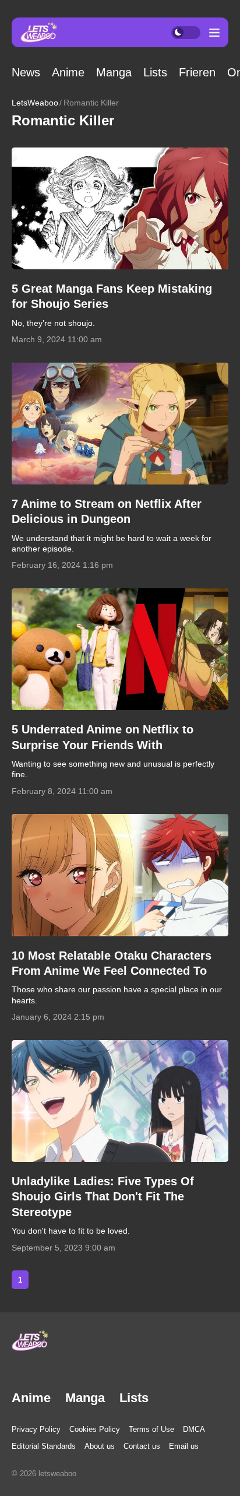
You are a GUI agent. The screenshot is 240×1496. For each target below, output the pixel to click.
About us (99, 1446)
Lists (155, 72)
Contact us (141, 1446)
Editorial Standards (44, 1446)
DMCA (194, 1429)
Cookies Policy (94, 1429)
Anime (68, 72)
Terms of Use (151, 1429)
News (26, 72)
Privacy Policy (36, 1429)
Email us (184, 1446)
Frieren (197, 72)
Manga (114, 72)
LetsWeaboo (35, 102)
